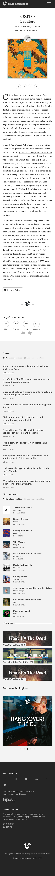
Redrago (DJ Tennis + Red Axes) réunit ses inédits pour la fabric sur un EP (25, 457)
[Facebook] (18, 86)
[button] (21, 749)
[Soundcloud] (36, 779)
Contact (10, 824)
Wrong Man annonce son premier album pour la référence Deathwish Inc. (27, 482)
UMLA (22, 253)
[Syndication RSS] (5, 784)
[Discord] (26, 779)
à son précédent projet (26, 261)
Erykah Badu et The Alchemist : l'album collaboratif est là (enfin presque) (23, 431)
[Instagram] (15, 779)
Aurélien (21, 30)
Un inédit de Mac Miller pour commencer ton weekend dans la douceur (26, 380)
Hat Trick (11, 163)
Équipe (9, 827)
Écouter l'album (14, 290)
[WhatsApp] (30, 86)
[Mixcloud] (47, 779)
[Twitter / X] (24, 86)
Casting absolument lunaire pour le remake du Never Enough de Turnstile (27, 393)
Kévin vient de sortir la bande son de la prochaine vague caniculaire (23, 418)
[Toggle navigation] (49, 4)
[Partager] (36, 86)
